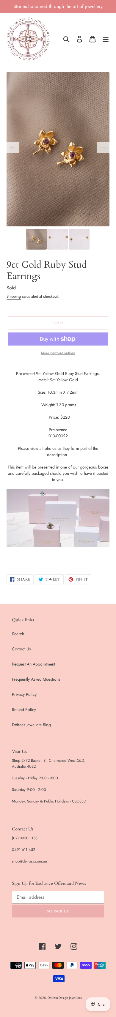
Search (18, 634)
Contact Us (21, 649)
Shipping (14, 296)
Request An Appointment (33, 664)
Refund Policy (24, 709)
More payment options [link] (58, 352)
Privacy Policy (24, 694)
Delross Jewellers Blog (31, 725)
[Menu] (105, 39)
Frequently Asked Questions (36, 679)
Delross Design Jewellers (64, 997)
